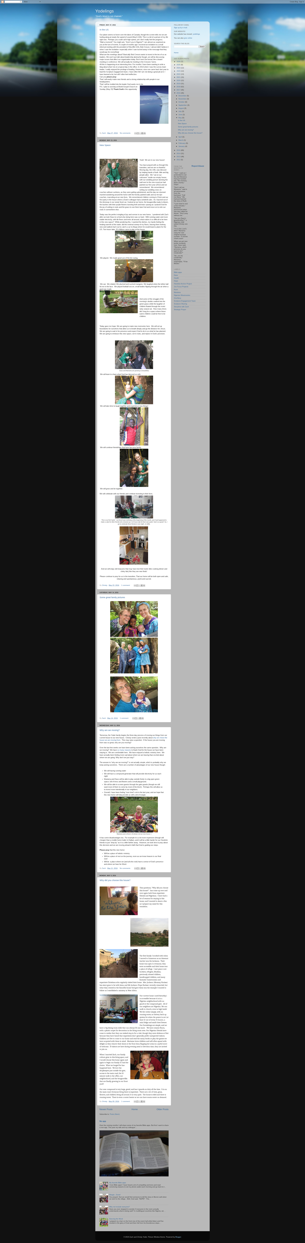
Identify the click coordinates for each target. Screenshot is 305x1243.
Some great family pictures (112, 597)
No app (102, 1121)
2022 (179, 74)
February (182, 143)
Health (176, 278)
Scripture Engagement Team (185, 301)
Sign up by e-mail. (181, 28)
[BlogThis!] (138, 133)
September (182, 105)
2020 (179, 80)
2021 (179, 77)
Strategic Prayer (180, 309)
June (180, 114)
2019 (179, 83)
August (181, 108)
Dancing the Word (116, 1219)
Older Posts (163, 1109)
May (180, 118)
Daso (176, 275)
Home (135, 1109)
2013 (179, 156)
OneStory (177, 298)
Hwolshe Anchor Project (183, 284)
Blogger (178, 1237)
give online (188, 38)
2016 (179, 93)
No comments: (125, 133)
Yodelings (104, 11)
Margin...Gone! (115, 1195)
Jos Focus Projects (181, 287)
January (181, 146)
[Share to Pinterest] (144, 133)
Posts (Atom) (115, 1114)
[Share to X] (140, 133)
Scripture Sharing (180, 304)
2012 (179, 160)
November (182, 99)
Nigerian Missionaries (182, 295)
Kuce (176, 289)
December (182, 96)
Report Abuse (198, 166)
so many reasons (124, 750)
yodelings (196, 34)
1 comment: (126, 585)
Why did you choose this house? (115, 880)
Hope (176, 281)
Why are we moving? (110, 730)
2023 (179, 71)
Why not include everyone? (119, 1207)
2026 (179, 62)
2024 (179, 68)
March (181, 140)
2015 (179, 150)
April (180, 137)
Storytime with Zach (181, 307)
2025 (179, 65)
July (180, 111)
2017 (179, 90)
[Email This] (135, 133)
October (181, 102)
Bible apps (178, 272)
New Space (105, 145)
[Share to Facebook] (142, 133)
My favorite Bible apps (117, 1183)
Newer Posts (106, 1109)
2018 (179, 87)
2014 (179, 153)
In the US (104, 30)
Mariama (177, 292)
